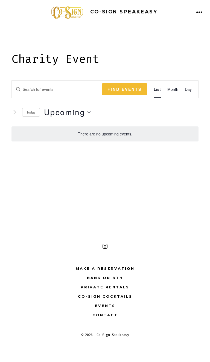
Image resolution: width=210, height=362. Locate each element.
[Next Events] (14, 112)
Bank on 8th (105, 278)
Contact (105, 315)
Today (31, 112)
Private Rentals (105, 287)
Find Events (124, 89)
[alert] (105, 133)
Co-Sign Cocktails (105, 296)
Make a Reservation (105, 269)
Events (105, 306)
